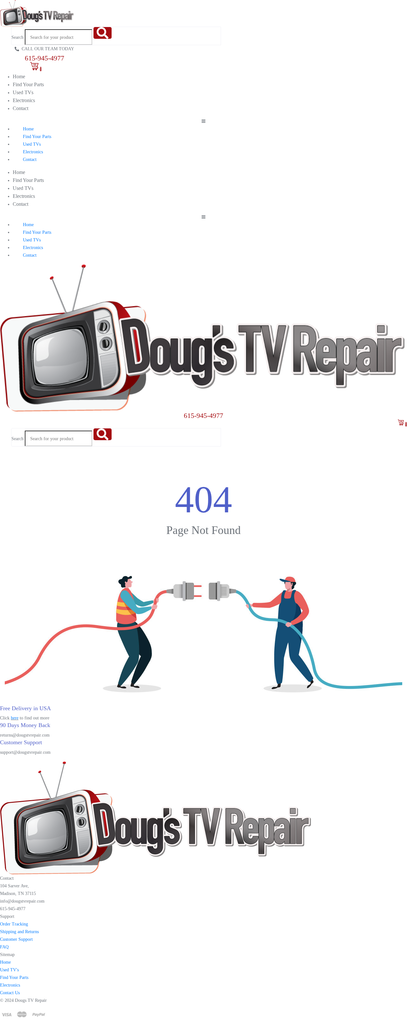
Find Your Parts (28, 84)
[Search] (102, 33)
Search (17, 37)
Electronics (24, 100)
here (14, 718)
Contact (20, 108)
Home (19, 76)
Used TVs (23, 92)
